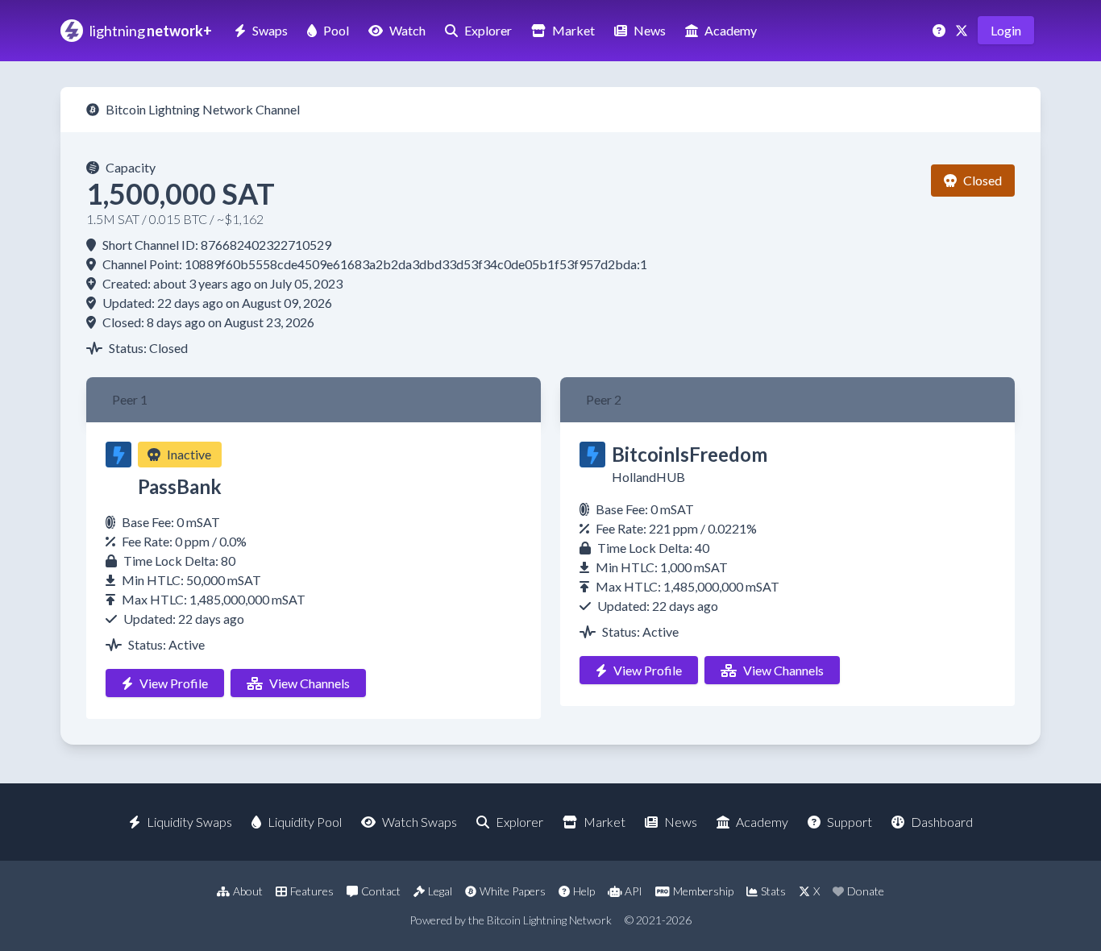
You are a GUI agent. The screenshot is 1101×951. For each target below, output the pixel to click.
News (650, 30)
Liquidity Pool (305, 821)
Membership (703, 891)
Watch (407, 30)
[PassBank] (118, 454)
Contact (381, 891)
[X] (963, 30)
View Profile (173, 683)
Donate (865, 891)
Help (584, 891)
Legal (440, 891)
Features (312, 891)
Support (849, 821)
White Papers (513, 891)
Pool (336, 30)
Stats (773, 891)
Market (573, 30)
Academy (730, 30)
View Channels (309, 683)
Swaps (270, 30)
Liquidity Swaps (189, 821)
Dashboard (942, 821)
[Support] (941, 30)
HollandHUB (648, 476)
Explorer (488, 30)
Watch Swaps (419, 821)
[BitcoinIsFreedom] (592, 454)
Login (1006, 30)
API (633, 891)
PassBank (180, 486)
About (248, 891)
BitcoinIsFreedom (689, 454)
